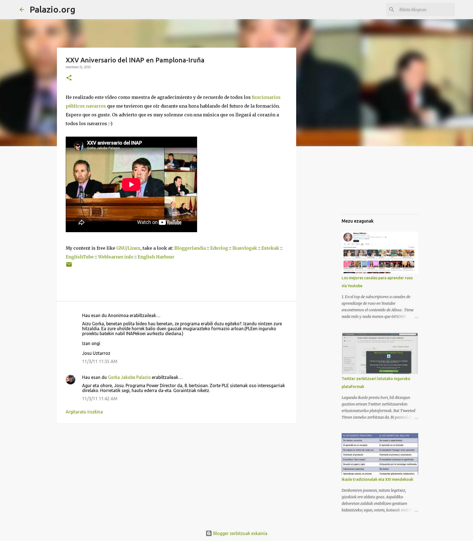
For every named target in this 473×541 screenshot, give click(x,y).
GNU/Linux (128, 248)
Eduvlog (219, 248)
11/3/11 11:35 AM (99, 361)
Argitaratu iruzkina (84, 411)
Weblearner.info (115, 257)
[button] (69, 78)
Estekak (270, 248)
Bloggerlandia (190, 248)
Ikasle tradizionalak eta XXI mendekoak (377, 479)
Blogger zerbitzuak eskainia (239, 533)
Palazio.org (52, 9)
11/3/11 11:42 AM (99, 398)
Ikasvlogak (244, 248)
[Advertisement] (369, 181)
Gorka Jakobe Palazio (129, 377)
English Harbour (156, 257)
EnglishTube (80, 257)
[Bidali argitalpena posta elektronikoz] (69, 266)
